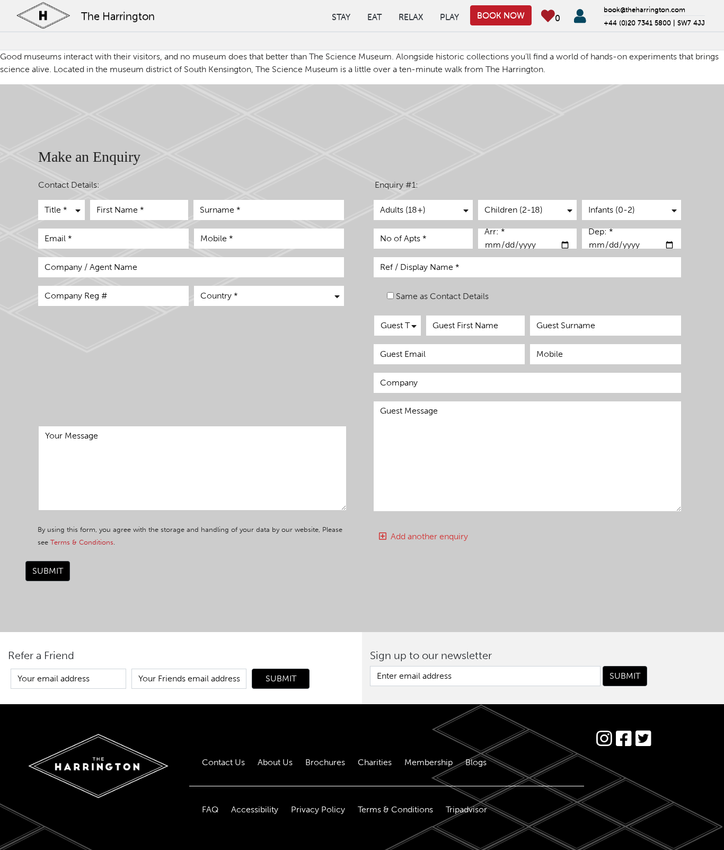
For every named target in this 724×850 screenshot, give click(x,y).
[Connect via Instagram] (604, 739)
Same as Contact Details (442, 296)
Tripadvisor (466, 809)
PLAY (449, 17)
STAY (341, 17)
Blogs (476, 762)
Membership (428, 762)
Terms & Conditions (81, 542)
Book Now (501, 15)
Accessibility (254, 809)
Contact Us (223, 762)
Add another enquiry (427, 536)
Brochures (325, 762)
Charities (375, 762)
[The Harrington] (91, 766)
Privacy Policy (318, 809)
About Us (275, 762)
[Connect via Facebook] (623, 739)
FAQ (210, 809)
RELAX (411, 17)
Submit (47, 571)
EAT (374, 17)
